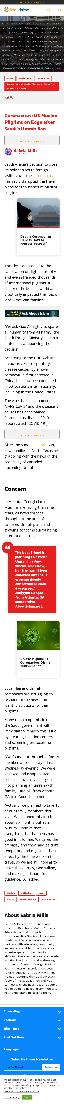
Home (10, 78)
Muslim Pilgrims (28, 899)
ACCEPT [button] (27, 1097)
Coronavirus (48, 899)
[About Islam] (16, 10)
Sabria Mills (26, 150)
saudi (41, 893)
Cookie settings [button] (12, 1097)
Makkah (11, 893)
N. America (43, 78)
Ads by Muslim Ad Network (32, 2)
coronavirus (43, 175)
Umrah (41, 444)
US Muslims (26, 893)
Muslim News (25, 78)
